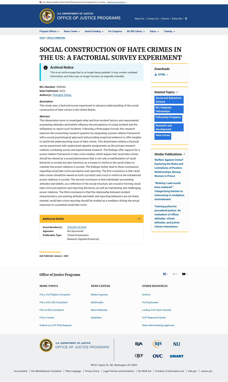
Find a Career (47, 317)
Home (42, 38)
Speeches (96, 317)
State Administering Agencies (158, 325)
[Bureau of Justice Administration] (139, 346)
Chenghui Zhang (61, 95)
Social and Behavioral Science (168, 99)
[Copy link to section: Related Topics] (176, 91)
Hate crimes (163, 135)
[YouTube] (185, 276)
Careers (165, 18)
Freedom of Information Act (169, 371)
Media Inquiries (99, 294)
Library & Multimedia (56, 38)
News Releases (99, 309)
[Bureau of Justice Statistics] (158, 348)
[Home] (88, 16)
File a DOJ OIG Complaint (53, 302)
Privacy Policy (92, 371)
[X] (176, 276)
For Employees (150, 302)
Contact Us (153, 18)
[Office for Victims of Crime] (158, 358)
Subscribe (177, 18)
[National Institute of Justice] (177, 346)
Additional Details (53, 218)
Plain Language (73, 371)
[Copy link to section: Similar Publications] (183, 153)
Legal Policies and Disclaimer (118, 371)
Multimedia (97, 302)
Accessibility (20, 371)
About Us (139, 18)
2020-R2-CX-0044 (76, 227)
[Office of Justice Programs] (47, 16)
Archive (146, 294)
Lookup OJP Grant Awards (156, 309)
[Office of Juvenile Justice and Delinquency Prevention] (139, 358)
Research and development (164, 127)
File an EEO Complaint (52, 309)
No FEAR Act (144, 371)
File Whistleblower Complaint (46, 371)
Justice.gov (207, 371)
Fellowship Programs (168, 117)
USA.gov (192, 371)
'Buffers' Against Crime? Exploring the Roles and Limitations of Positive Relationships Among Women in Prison (168, 168)
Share (188, 21)
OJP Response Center (154, 317)
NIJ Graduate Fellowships (163, 109)
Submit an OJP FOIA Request (56, 325)
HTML (162, 74)
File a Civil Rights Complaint (55, 294)
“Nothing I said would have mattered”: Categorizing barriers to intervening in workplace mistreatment (169, 191)
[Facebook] (166, 276)
